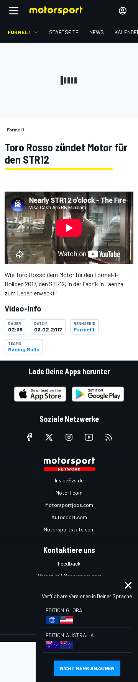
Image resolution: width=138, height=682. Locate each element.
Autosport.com (69, 517)
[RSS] (109, 437)
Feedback (69, 563)
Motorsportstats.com (69, 529)
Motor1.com (69, 492)
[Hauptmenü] (14, 11)
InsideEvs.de (69, 480)
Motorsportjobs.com (69, 505)
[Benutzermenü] (122, 10)
